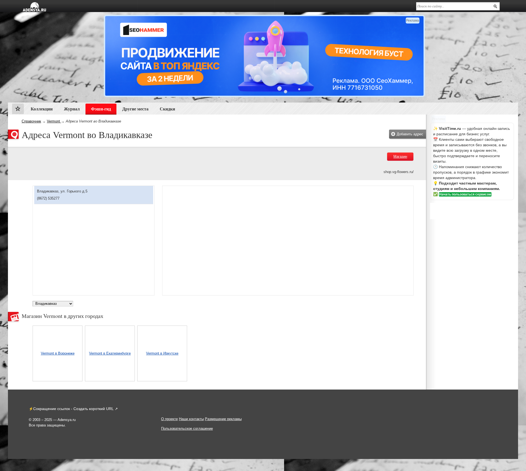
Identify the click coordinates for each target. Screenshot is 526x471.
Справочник (31, 121)
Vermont (54, 121)
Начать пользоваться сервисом (465, 194)
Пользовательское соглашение (187, 428)
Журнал (72, 109)
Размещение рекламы (223, 419)
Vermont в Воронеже (58, 353)
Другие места (135, 109)
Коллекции (42, 109)
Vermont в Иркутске (162, 353)
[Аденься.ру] (34, 6)
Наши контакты (191, 419)
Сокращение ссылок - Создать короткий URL (73, 408)
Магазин (400, 156)
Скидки (167, 109)
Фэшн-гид (101, 109)
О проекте (169, 419)
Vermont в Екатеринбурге (110, 353)
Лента (18, 110)
